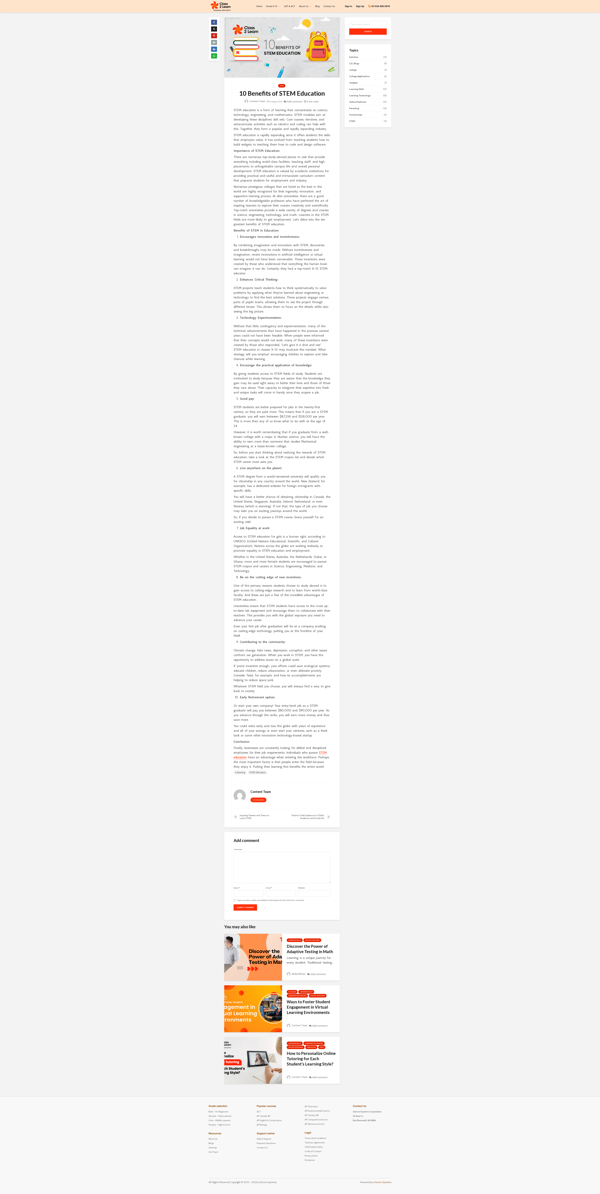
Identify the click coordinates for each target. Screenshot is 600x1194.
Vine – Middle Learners (219, 1120)
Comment (238, 849)
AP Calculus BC (264, 1116)
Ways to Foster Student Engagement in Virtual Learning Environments (308, 1007)
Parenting (311, 1047)
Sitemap (213, 1147)
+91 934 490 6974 (380, 6)
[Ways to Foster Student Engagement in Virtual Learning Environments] (253, 1008)
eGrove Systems (382, 1182)
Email (269, 888)
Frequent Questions (266, 1143)
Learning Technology (297, 996)
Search (368, 31)
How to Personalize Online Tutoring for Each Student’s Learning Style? (311, 1058)
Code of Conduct (313, 1151)
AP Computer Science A (316, 1119)
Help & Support (264, 1138)
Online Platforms (312, 940)
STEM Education (257, 772)
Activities (353, 57)
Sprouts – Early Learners (220, 1116)
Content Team (257, 101)
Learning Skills (294, 940)
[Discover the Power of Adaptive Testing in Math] (253, 956)
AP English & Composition (269, 1120)
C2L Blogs (292, 992)
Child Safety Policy (314, 1147)
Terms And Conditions (315, 1138)
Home (259, 6)
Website (301, 888)
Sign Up (360, 6)
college (353, 69)
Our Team (213, 1152)
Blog (317, 6)
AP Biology (262, 1124)
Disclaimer (310, 1160)
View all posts (258, 800)
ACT (259, 1111)
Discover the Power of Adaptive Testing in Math (310, 949)
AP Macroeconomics (315, 1124)
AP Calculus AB (311, 1115)
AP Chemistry (311, 1106)
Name (237, 888)
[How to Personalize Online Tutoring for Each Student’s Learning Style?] (253, 1060)
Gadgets (353, 82)
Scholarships (355, 114)
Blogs (211, 1143)
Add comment (294, 101)
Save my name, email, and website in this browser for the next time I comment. (270, 900)
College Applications (359, 76)
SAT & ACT (289, 6)
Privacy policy (311, 1155)
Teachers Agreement (315, 1142)
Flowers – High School (219, 1124)
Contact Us (329, 6)
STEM (282, 86)
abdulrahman (298, 973)
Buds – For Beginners (218, 1111)
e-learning (240, 772)
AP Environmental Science (317, 1110)
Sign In (348, 6)
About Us (213, 1138)
